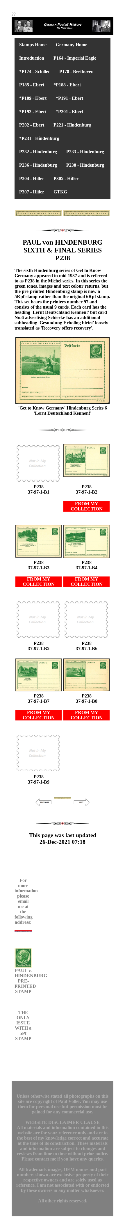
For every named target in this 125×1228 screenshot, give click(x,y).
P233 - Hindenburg (85, 151)
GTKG (60, 191)
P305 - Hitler (65, 178)
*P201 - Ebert (69, 111)
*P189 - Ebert (33, 98)
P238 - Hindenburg (85, 165)
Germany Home (71, 44)
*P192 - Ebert (33, 111)
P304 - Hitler (31, 178)
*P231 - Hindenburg (39, 138)
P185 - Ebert (31, 84)
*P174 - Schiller (34, 71)
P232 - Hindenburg (38, 151)
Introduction (31, 58)
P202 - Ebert (31, 124)
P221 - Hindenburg (72, 124)
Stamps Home (33, 44)
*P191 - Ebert (69, 98)
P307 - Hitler (31, 191)
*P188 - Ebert (67, 84)
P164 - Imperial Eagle (74, 58)
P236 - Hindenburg (38, 165)
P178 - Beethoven (76, 71)
